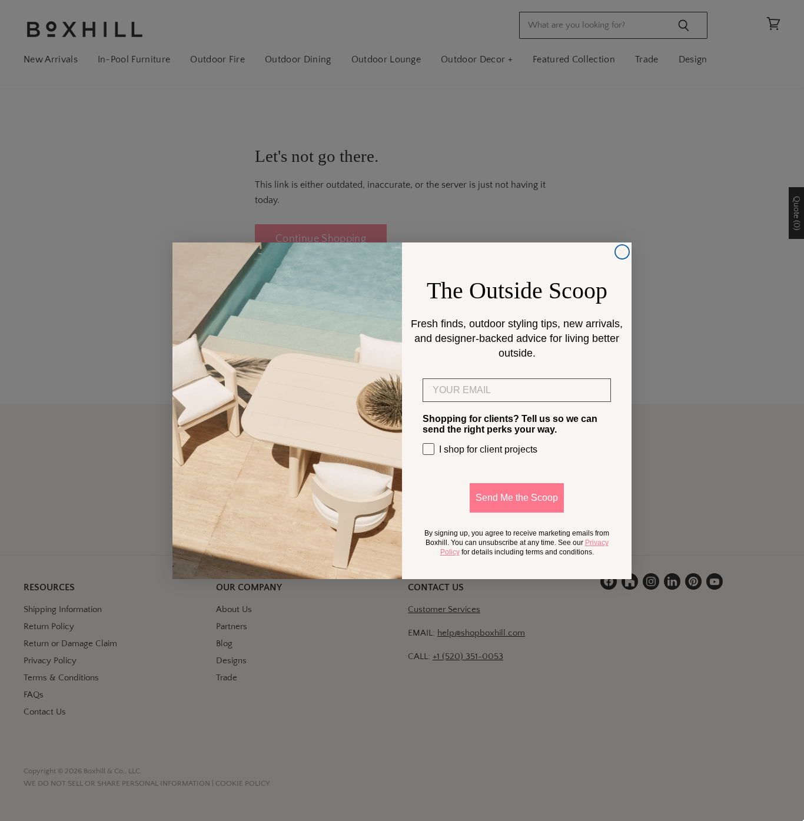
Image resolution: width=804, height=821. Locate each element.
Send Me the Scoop (517, 498)
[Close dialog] (622, 252)
